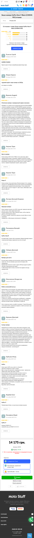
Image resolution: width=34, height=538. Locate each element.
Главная (5, 11)
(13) (10, 31)
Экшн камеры (13, 11)
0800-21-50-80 (18, 5)
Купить (18, 477)
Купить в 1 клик (17, 480)
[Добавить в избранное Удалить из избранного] (10, 486)
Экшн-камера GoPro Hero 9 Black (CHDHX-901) (17, 12)
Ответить (5, 68)
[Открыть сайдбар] (1, 1)
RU (7, 1)
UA (5, 1)
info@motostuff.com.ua (17, 535)
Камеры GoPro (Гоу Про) (23, 11)
